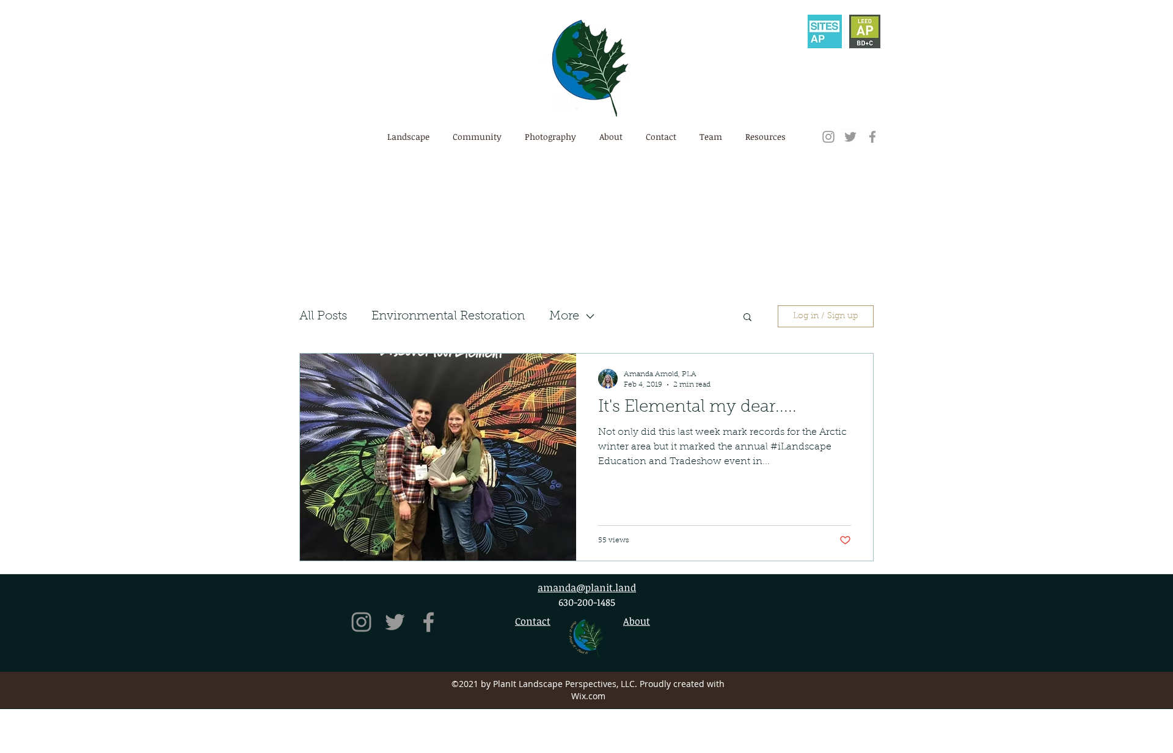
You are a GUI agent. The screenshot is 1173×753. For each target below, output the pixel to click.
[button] (661, 137)
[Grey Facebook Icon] (872, 137)
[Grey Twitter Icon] (850, 137)
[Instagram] (828, 137)
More (564, 316)
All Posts (323, 316)
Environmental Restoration (448, 316)
